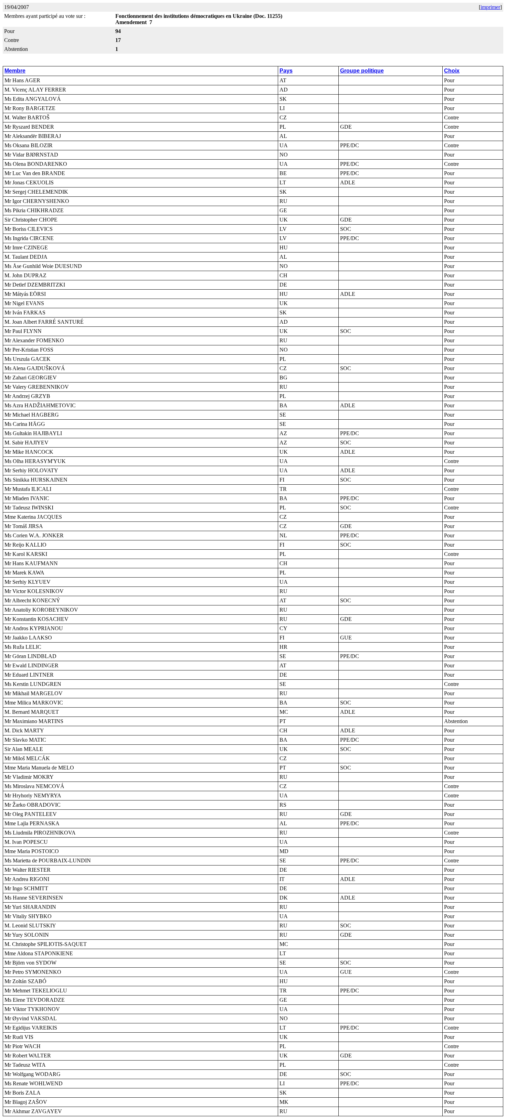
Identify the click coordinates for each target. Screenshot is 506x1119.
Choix (452, 71)
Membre (14, 71)
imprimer (490, 7)
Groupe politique (362, 71)
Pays (286, 71)
